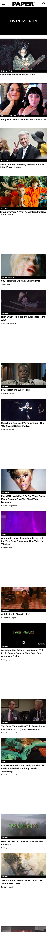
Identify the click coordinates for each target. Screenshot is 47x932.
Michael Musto (8, 429)
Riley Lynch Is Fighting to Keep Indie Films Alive (23, 318)
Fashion (5, 611)
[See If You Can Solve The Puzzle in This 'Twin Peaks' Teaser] (23, 864)
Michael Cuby (8, 548)
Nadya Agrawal (8, 660)
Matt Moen (7, 284)
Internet (6, 492)
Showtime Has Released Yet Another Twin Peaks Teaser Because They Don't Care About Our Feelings (22, 653)
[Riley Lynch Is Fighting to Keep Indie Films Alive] (23, 301)
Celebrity (8, 161)
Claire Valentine (8, 887)
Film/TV (5, 313)
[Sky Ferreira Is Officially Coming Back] (23, 265)
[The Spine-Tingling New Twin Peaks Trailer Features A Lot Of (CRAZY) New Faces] (23, 710)
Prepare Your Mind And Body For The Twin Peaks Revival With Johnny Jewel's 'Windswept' (23, 768)
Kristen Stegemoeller (10, 506)
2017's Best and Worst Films (15, 390)
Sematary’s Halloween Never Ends (17, 74)
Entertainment (8, 277)
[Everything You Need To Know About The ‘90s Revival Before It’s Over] (23, 410)
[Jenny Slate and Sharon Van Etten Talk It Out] (23, 99)
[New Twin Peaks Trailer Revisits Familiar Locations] (23, 825)
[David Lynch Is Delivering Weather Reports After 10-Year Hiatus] (23, 143)
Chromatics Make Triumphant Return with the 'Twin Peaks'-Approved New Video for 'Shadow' (22, 541)
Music (5, 208)
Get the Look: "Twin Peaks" (15, 614)
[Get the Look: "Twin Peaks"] (23, 598)
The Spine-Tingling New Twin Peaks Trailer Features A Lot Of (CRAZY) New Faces (23, 727)
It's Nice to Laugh (13, 116)
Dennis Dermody (9, 393)
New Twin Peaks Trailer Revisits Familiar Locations (22, 843)
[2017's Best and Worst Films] (23, 374)
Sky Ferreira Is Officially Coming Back (20, 281)
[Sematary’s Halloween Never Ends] (23, 54)
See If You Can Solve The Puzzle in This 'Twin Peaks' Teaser (21, 882)
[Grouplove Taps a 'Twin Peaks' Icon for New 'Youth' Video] (23, 191)
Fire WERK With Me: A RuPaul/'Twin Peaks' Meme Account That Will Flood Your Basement (23, 499)
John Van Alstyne (9, 618)
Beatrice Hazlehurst (10, 323)
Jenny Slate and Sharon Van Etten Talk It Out (23, 119)
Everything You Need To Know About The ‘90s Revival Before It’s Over (22, 424)
